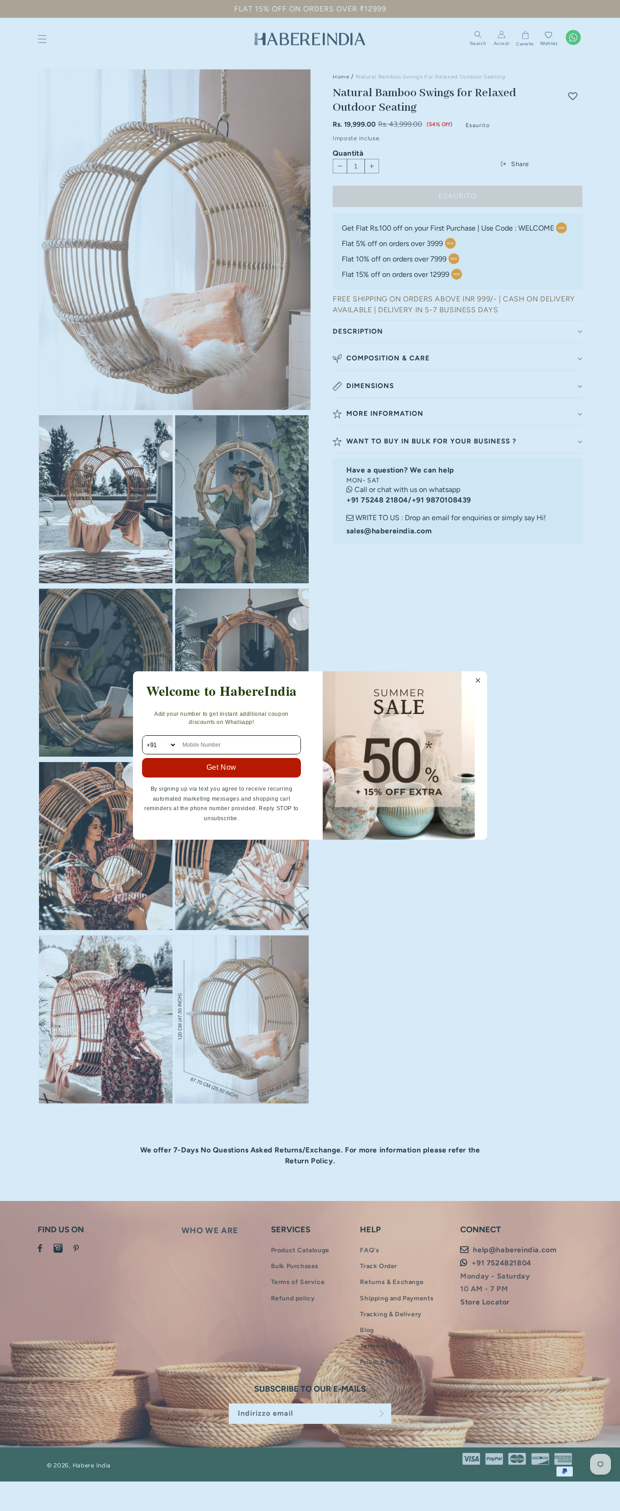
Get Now (221, 767)
